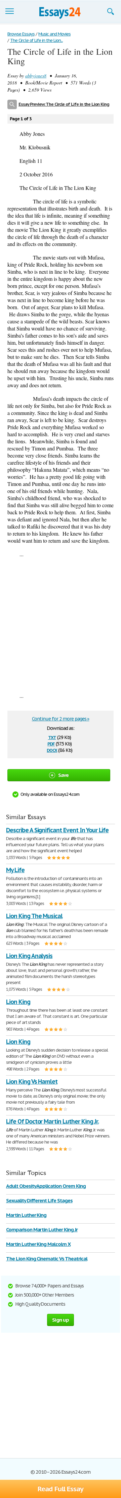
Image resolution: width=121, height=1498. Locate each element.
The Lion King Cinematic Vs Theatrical (46, 1258)
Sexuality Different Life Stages (39, 1200)
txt (52, 737)
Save (63, 775)
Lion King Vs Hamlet (31, 1081)
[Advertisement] (60, 625)
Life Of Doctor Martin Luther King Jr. (52, 1121)
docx (52, 750)
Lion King (18, 1002)
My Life (15, 870)
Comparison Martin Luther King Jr (42, 1229)
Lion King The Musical (34, 916)
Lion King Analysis (29, 956)
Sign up (60, 1320)
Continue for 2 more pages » (60, 719)
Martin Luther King (26, 1215)
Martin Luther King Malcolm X (38, 1244)
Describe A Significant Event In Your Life (57, 830)
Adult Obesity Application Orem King (46, 1186)
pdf (51, 743)
